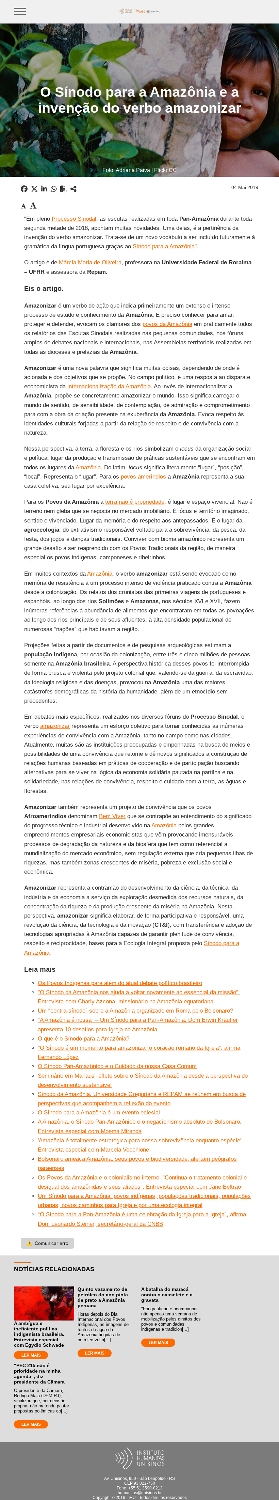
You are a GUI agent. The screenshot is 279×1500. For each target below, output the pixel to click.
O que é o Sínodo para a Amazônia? (83, 1038)
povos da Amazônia (167, 324)
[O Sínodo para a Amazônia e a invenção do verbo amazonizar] (73, 189)
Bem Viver (112, 816)
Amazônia (88, 467)
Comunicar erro (47, 1243)
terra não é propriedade (134, 502)
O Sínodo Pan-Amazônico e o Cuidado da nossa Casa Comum (117, 1066)
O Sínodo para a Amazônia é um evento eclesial (99, 1112)
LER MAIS (31, 1355)
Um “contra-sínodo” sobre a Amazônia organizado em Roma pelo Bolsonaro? (135, 1010)
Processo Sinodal (74, 219)
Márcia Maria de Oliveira (90, 262)
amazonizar (55, 726)
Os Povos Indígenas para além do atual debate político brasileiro (120, 983)
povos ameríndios (143, 476)
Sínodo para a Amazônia (164, 246)
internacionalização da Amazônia (109, 386)
